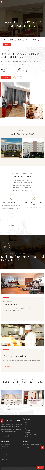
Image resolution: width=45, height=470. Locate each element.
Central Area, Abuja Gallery (5, 444)
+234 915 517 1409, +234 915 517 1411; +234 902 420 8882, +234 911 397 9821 (12, 449)
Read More (9, 409)
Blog (25, 428)
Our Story (22, 30)
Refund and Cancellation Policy (30, 434)
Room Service (11, 221)
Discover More (7, 314)
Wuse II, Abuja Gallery (4, 446)
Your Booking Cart (28, 436)
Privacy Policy (27, 430)
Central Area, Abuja (12, 154)
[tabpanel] (22, 23)
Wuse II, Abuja (36, 154)
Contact (26, 426)
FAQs (26, 422)
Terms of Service (28, 432)
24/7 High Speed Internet (11, 202)
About (26, 424)
